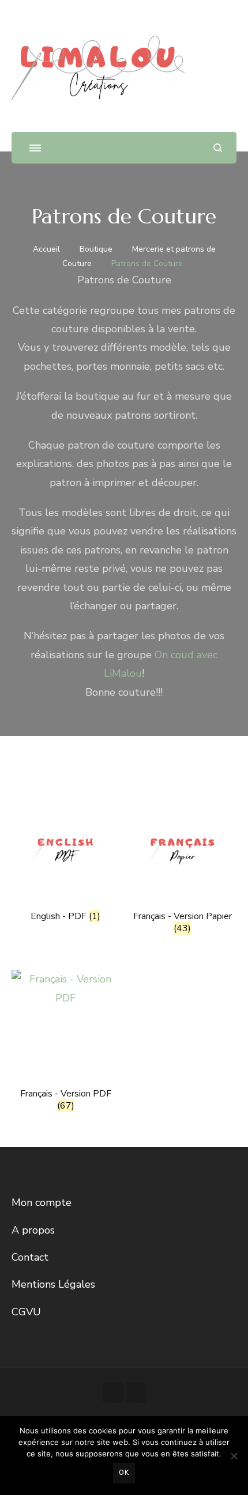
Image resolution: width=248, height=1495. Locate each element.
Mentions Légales (53, 1284)
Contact (30, 1257)
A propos (33, 1230)
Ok (124, 1472)
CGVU (26, 1312)
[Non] (233, 1456)
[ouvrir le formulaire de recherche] (218, 148)
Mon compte (42, 1202)
